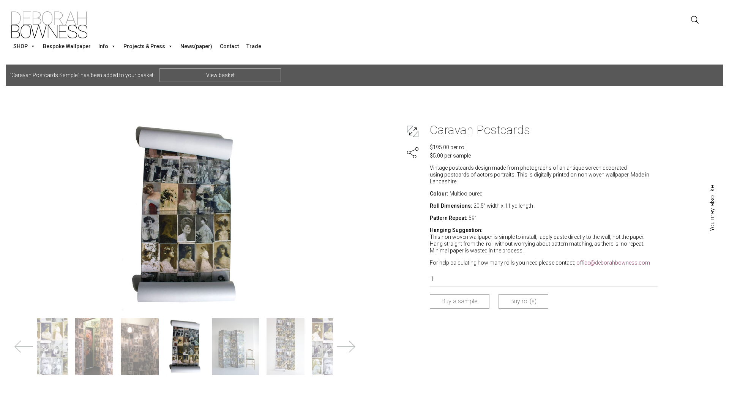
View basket (220, 75)
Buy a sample (460, 301)
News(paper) (196, 46)
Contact (229, 46)
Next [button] (346, 346)
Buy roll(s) (523, 301)
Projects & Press (144, 46)
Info (103, 46)
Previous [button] (24, 346)
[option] (185, 216)
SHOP (20, 46)
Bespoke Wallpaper (67, 46)
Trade (253, 46)
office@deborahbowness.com (613, 263)
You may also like (712, 208)
